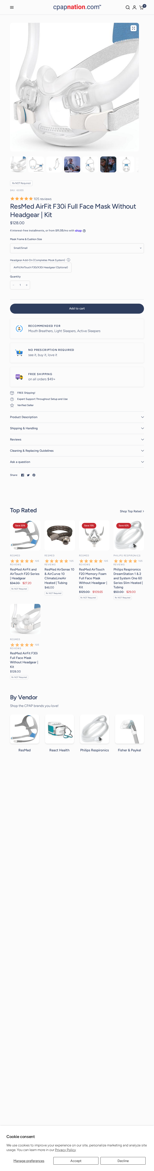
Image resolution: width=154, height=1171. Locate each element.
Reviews (15, 439)
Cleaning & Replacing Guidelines (32, 450)
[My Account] (134, 7)
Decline (123, 1161)
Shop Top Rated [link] (131, 511)
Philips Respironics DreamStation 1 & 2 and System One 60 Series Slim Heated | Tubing (128, 578)
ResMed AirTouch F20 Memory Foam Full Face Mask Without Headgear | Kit (93, 578)
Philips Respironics (127, 555)
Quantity (15, 276)
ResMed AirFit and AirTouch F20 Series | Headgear (24, 573)
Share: (14, 475)
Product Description (23, 417)
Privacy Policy (65, 1150)
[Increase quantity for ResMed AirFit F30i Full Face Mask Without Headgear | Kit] (26, 285)
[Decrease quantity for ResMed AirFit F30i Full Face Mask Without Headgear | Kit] (13, 285)
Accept (75, 1161)
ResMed (15, 555)
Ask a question (20, 462)
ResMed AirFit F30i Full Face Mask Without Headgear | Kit (24, 660)
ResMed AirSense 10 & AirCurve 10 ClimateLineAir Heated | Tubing (59, 576)
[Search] (127, 7)
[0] (141, 7)
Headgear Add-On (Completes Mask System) (37, 260)
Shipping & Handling (24, 428)
